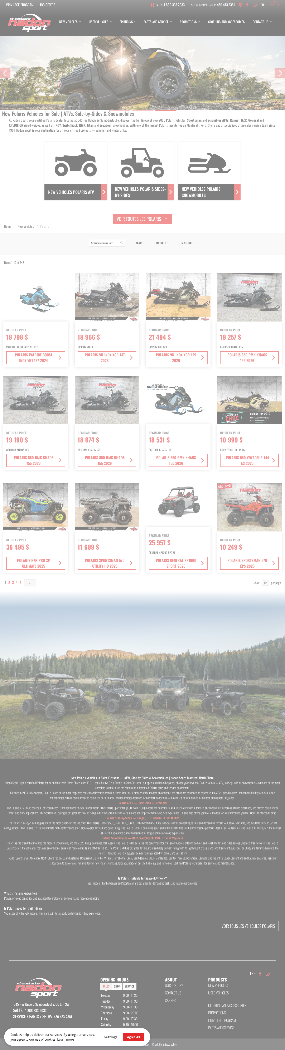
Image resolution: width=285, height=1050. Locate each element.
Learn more (65, 1039)
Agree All (133, 1037)
